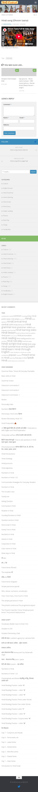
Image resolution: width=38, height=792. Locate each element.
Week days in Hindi (8, 553)
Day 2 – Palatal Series (9, 756)
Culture (5, 184)
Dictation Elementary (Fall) (10, 633)
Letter (12, 352)
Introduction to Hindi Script (10, 766)
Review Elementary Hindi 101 (11, 418)
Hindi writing (21, 346)
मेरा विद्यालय (4, 728)
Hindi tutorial (8, 346)
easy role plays (13, 319)
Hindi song (9, 58)
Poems (5, 216)
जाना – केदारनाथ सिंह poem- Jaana (12, 659)
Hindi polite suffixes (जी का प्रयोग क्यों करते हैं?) (16, 435)
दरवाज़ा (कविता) (6, 647)
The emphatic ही (7, 572)
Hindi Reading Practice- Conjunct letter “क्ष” (16, 718)
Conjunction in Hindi (8, 544)
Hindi (28, 318)
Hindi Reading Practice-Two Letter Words (15, 704)
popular (12, 354)
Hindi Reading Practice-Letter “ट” (12, 709)
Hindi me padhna (30, 333)
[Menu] (35, 2)
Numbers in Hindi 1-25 (9, 477)
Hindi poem (5, 335)
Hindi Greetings (6, 458)
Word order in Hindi (8, 525)
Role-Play (12, 358)
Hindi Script (7, 202)
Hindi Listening (7, 15)
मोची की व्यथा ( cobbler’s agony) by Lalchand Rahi (18, 638)
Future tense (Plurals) (8, 567)
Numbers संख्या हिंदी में (8, 409)
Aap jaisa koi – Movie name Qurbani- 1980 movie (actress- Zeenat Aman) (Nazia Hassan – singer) (26, 83)
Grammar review (7, 381)
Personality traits (7, 404)
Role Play (6, 220)
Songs (5, 225)
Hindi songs (31, 344)
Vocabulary (7, 229)
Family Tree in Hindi (8, 529)
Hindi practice (13, 335)
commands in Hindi (7, 316)
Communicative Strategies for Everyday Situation (18, 482)
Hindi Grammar (8, 193)
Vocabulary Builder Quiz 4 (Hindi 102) (14, 624)
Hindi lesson (8, 332)
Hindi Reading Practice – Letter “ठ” (13, 714)
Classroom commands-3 (10, 385)
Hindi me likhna (20, 333)
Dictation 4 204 (6, 629)
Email (22, 118)
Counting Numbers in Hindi (10, 515)
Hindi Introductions (8, 454)
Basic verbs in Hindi (8, 376)
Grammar (22, 319)
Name (6, 118)
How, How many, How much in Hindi (14, 596)
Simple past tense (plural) (10, 586)
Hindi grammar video (22, 327)
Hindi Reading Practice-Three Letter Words (16, 699)
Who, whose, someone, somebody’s (14, 591)
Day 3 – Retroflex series (9, 752)
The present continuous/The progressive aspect (18, 605)
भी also (3, 558)
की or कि (4, 563)
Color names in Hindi (8, 548)
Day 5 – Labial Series (8, 742)
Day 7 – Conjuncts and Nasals (12, 733)
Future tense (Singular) (9, 582)
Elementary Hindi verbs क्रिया (11, 414)
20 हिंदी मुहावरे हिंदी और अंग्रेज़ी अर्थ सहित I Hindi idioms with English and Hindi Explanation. (19, 429)
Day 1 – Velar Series (8, 761)
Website (6, 125)
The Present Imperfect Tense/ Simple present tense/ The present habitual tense (17, 611)
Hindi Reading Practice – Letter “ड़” (13, 690)
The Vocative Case (7, 492)
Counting (24, 316)
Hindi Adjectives (7, 468)
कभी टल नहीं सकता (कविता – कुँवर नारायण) (14, 643)
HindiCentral (7, 24)
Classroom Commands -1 (10, 395)
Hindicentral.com (19, 325)
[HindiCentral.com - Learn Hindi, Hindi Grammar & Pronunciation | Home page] (12, 2)
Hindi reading (8, 338)
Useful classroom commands (16, 361)
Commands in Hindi (8, 506)
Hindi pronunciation (24, 335)
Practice (19, 355)
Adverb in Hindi (6, 539)
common (17, 315)
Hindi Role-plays (27, 341)
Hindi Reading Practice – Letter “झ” (13, 723)
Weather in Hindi (7, 511)
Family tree (5, 496)
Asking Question (7, 501)
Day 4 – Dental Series (8, 747)
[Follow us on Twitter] (35, 142)
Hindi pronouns (6, 463)
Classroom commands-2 (10, 390)
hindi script (8, 344)
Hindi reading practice (23, 338)
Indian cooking (8, 211)
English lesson (8, 188)
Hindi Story (6, 206)
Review (3, 399)
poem (25, 352)
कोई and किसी (6, 577)
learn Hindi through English (16, 350)
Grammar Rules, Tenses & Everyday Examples (17, 371)
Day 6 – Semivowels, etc (10, 737)
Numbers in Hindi (19, 352)
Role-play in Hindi (21, 358)
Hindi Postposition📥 (8, 423)
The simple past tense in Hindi (12, 601)
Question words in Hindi (9, 520)
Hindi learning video (26, 329)
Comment (7, 104)
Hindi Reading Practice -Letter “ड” (13, 685)
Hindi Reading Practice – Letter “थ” (13, 695)
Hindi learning (11, 330)
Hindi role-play (14, 340)
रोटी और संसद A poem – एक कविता (12, 664)
